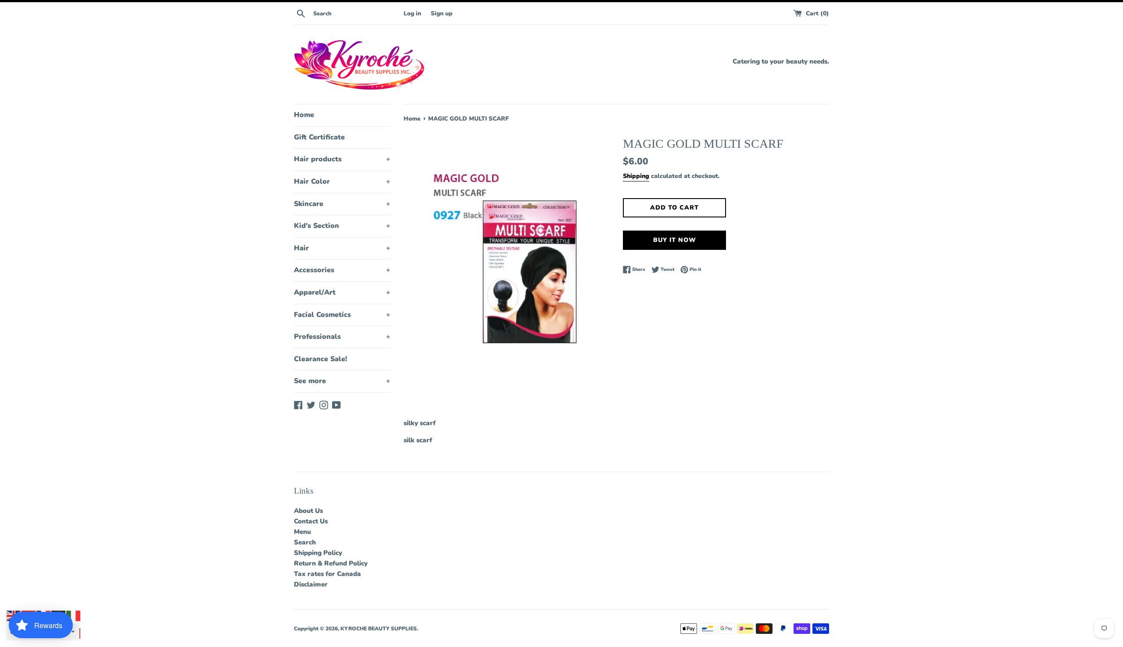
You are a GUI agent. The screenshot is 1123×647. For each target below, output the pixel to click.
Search (305, 542)
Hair (342, 248)
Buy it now (674, 240)
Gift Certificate (319, 137)
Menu (302, 531)
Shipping (636, 176)
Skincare (342, 204)
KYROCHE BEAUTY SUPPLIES (378, 628)
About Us (308, 510)
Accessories (342, 270)
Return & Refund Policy (331, 563)
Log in (412, 13)
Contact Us (311, 521)
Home (304, 115)
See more (342, 381)
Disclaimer (311, 584)
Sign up (441, 13)
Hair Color (342, 181)
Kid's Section (342, 226)
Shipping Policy (318, 552)
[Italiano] (73, 615)
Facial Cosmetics (342, 315)
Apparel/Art (342, 292)
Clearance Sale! (320, 359)
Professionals (342, 336)
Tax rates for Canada (327, 573)
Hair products (342, 159)
